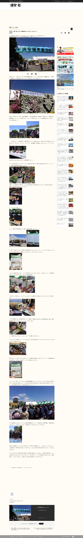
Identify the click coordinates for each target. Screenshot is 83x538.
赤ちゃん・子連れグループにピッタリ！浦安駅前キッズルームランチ (62, 165)
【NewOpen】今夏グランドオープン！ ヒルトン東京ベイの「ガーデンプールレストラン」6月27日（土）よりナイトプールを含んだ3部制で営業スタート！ (65, 132)
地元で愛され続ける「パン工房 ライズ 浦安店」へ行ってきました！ (62, 125)
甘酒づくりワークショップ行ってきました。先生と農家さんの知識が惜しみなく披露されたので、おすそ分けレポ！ (43, 528)
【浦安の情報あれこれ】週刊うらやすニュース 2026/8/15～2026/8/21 (62, 145)
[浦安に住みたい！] (21, 5)
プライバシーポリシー (29, 536)
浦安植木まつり (12, 502)
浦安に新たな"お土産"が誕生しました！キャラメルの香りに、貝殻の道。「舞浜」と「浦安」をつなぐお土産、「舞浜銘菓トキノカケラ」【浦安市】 (64, 99)
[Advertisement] (41, 17)
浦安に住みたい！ (68, 536)
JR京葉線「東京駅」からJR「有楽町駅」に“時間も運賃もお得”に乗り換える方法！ (62, 119)
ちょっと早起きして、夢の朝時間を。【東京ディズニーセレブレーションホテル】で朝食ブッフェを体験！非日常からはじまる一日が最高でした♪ (65, 107)
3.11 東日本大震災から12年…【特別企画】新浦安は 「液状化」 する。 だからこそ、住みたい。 (62, 139)
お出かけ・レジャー (20, 500)
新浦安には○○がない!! (60, 223)
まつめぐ (11, 499)
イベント (11, 500)
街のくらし (15, 500)
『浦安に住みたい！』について (59, 1)
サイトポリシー (35, 536)
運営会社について (22, 536)
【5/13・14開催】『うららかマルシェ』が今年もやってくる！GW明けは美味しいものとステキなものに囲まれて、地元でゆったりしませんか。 (20, 529)
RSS (73, 536)
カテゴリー (58, 87)
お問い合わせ (70, 1)
